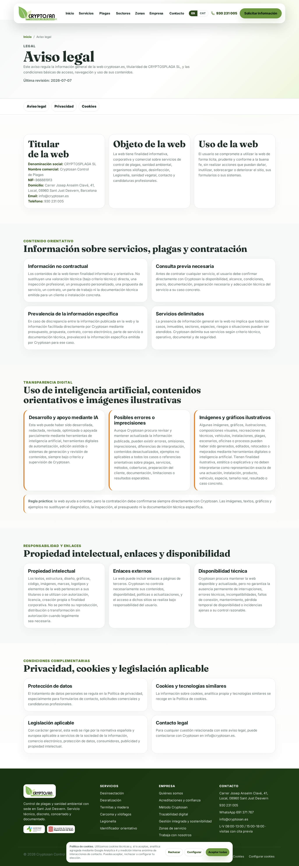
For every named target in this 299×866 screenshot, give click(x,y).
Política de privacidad (125, 693)
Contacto (176, 13)
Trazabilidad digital (173, 814)
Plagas (104, 13)
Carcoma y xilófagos (115, 814)
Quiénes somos (171, 793)
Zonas (140, 13)
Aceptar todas (217, 852)
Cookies (89, 106)
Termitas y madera (114, 807)
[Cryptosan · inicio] (38, 13)
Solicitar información (260, 13)
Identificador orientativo (118, 828)
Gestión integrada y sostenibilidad (185, 821)
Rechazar (174, 852)
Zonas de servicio (172, 828)
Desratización (110, 800)
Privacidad (64, 106)
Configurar (194, 852)
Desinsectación (112, 793)
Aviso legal (36, 106)
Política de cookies (191, 699)
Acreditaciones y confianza (180, 800)
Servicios (86, 13)
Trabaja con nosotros (175, 835)
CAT (203, 13)
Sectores (123, 13)
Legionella (108, 821)
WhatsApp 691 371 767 (236, 812)
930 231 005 (54, 201)
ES (193, 13)
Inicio (70, 13)
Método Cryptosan (173, 807)
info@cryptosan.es (54, 196)
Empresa (156, 13)
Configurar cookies (261, 856)
